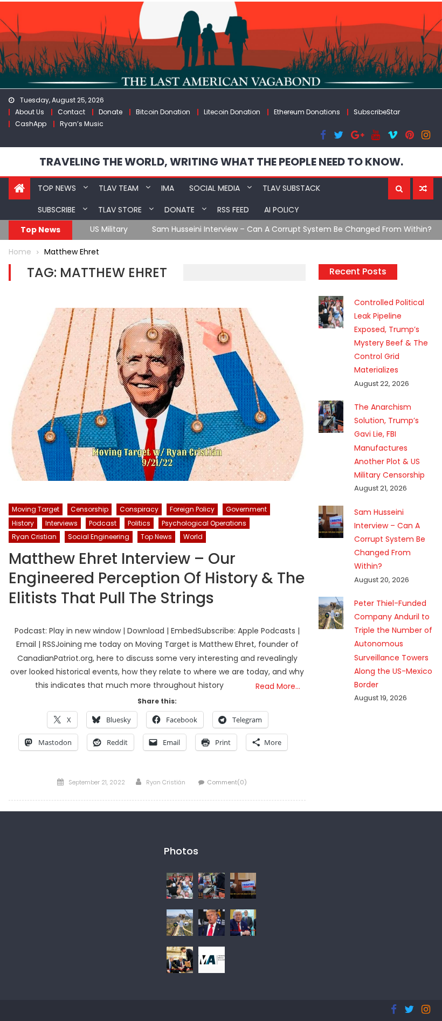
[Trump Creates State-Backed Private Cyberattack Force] (180, 959)
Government (246, 509)
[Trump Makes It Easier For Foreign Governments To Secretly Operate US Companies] (243, 921)
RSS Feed (233, 209)
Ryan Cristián (165, 782)
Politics (139, 523)
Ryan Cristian (34, 536)
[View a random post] (423, 188)
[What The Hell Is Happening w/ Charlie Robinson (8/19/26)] (211, 921)
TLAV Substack (291, 188)
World (193, 536)
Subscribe (56, 209)
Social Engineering (98, 536)
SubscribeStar (377, 111)
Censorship (89, 509)
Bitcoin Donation (163, 111)
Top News (57, 188)
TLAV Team (119, 188)
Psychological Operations (204, 523)
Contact (71, 111)
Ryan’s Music (81, 123)
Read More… (277, 686)
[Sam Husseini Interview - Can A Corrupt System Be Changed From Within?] (243, 885)
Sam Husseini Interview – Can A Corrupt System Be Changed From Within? (228, 229)
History (23, 523)
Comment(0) (227, 782)
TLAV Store (120, 209)
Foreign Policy (192, 509)
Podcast (102, 523)
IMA (167, 188)
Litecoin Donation (232, 111)
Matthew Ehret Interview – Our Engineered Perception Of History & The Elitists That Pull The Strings (157, 579)
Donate (110, 111)
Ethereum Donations (307, 111)
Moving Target (35, 509)
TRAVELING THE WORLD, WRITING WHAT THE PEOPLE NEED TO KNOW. (221, 161)
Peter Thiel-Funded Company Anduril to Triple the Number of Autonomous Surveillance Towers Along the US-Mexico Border (393, 644)
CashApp (30, 123)
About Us (29, 111)
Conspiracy (139, 509)
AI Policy (281, 209)
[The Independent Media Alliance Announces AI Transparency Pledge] (211, 959)
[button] (399, 188)
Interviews (61, 523)
